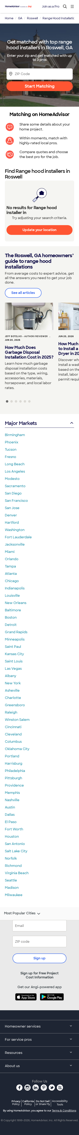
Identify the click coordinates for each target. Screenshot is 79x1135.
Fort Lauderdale (18, 537)
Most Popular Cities (19, 913)
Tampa (10, 566)
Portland (12, 756)
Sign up (39, 958)
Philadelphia (15, 771)
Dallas (10, 815)
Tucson (10, 449)
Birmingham (15, 435)
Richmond (13, 866)
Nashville (12, 800)
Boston (11, 617)
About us (12, 1066)
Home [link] (9, 18)
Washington (15, 530)
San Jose (12, 508)
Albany (10, 676)
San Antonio (15, 844)
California (28, 1103)
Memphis (12, 793)
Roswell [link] (32, 18)
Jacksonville (15, 544)
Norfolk (11, 858)
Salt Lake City (16, 851)
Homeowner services (23, 1026)
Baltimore (13, 610)
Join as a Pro (50, 6)
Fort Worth (14, 829)
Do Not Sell (43, 1103)
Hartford (12, 522)
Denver (11, 515)
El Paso (11, 822)
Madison (12, 888)
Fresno (10, 457)
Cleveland (13, 734)
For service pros (18, 1039)
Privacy (16, 1103)
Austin (10, 807)
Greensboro (15, 705)
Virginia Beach (17, 873)
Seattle (11, 880)
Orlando (11, 559)
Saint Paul (13, 647)
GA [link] (20, 18)
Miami (10, 552)
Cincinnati (13, 727)
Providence (14, 785)
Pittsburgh (13, 778)
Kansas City (14, 654)
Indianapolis (15, 588)
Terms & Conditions (64, 1110)
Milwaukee (13, 895)
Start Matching (39, 86)
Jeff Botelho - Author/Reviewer (26, 336)
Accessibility (60, 1103)
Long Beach (15, 464)
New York (13, 683)
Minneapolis (15, 639)
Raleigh (11, 712)
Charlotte (13, 698)
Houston (12, 836)
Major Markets (21, 423)
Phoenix (11, 442)
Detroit (11, 625)
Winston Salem (17, 720)
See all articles (23, 293)
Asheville (12, 690)
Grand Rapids (16, 632)
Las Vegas (13, 668)
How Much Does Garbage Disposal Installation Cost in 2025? (29, 352)
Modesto (12, 479)
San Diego (13, 493)
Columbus (13, 741)
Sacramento (15, 486)
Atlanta (11, 574)
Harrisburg (13, 763)
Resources (13, 1053)
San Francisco (16, 501)
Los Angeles (15, 471)
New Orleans (15, 603)
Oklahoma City (17, 749)
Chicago (12, 581)
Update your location (39, 230)
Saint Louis (13, 661)
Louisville (12, 595)
